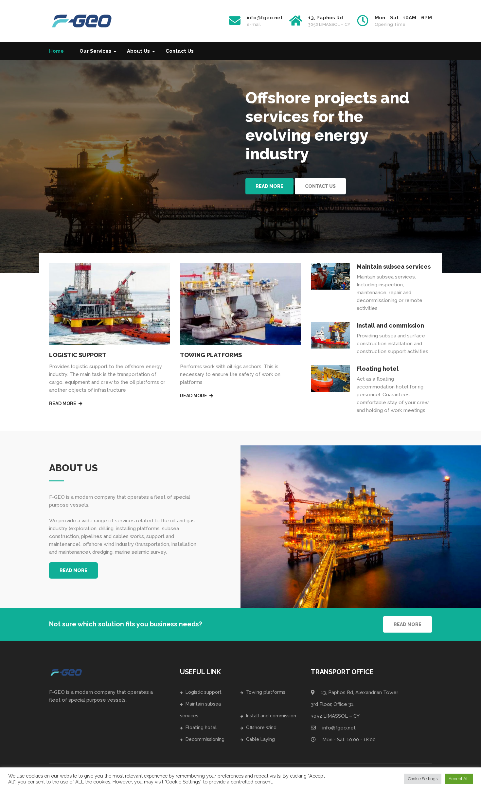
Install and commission (390, 325)
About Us (138, 51)
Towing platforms (265, 692)
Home (56, 51)
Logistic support (204, 692)
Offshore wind (261, 727)
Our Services (95, 51)
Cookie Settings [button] (422, 778)
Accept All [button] (459, 778)
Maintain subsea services (394, 266)
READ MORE (73, 570)
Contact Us (180, 51)
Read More (269, 186)
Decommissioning (205, 739)
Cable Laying (260, 739)
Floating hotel (378, 368)
